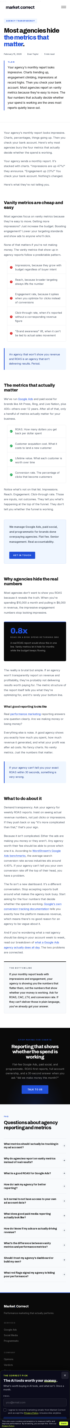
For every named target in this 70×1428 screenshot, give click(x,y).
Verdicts (8, 1365)
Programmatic (11, 1341)
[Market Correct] (20, 7)
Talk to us (35, 1089)
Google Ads (25, 399)
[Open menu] (63, 7)
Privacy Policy (8, 1426)
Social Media (11, 1335)
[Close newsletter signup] (65, 1375)
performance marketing (25, 714)
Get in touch (22, 555)
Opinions (8, 1359)
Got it (63, 1423)
